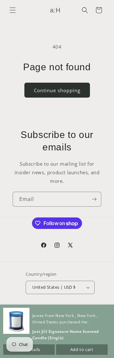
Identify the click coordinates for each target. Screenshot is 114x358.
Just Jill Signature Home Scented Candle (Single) (65, 335)
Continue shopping (57, 90)
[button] (13, 10)
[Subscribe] (94, 199)
